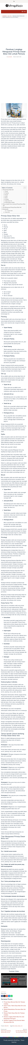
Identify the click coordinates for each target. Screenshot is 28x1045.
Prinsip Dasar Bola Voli (8, 189)
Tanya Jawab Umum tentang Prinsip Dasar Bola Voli (14, 204)
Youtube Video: (10, 210)
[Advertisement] (14, 34)
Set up (6, 194)
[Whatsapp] (12, 996)
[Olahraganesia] (14, 5)
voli (21, 1025)
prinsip (19, 1025)
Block (6, 197)
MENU (25, 11)
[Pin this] (7, 996)
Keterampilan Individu (10, 202)
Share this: (7, 212)
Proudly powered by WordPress (12, 1040)
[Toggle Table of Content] (24, 188)
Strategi (7, 199)
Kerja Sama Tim (8, 200)
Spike (6, 196)
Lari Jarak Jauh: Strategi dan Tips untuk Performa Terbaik (21, 1031)
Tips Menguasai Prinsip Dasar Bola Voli (12, 207)
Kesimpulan (5, 209)
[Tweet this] (4, 996)
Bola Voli (6, 1025)
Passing (7, 193)
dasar (16, 1025)
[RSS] (14, 1)
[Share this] (2, 996)
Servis (6, 191)
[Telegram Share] (9, 996)
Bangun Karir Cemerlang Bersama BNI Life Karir (6, 1031)
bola (14, 1025)
